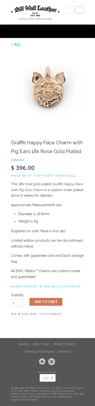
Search (24, 344)
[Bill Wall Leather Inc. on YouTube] (42, 361)
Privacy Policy (64, 344)
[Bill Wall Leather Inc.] (35, 13)
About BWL (41, 344)
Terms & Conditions (39, 351)
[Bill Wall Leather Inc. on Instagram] (52, 361)
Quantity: (18, 295)
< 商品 (16, 44)
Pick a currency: (47, 372)
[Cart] (79, 9)
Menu (69, 9)
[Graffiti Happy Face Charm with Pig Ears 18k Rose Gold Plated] (47, 88)
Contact (64, 351)
